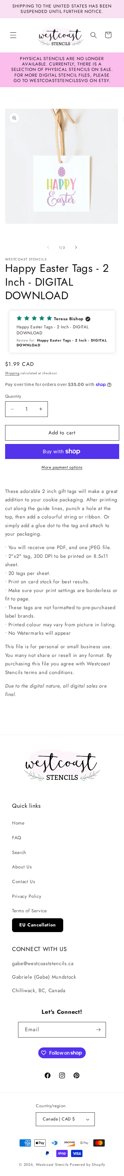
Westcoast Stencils (52, 1164)
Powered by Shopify (87, 1164)
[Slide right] (75, 247)
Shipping (12, 373)
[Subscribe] (98, 1030)
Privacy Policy (26, 896)
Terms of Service (29, 910)
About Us (22, 867)
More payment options (62, 467)
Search (19, 852)
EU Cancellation (37, 925)
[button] (13, 35)
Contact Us (23, 881)
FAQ (16, 837)
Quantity (13, 396)
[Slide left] (48, 247)
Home (18, 823)
